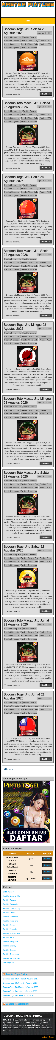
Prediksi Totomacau (29, 48)
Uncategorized (8, 962)
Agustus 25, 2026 (44, 33)
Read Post (45, 94)
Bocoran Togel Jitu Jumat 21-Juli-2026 (18, 995)
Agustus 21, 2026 (44, 624)
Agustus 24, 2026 (44, 181)
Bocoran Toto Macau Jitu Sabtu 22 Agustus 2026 (26, 474)
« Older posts (7, 769)
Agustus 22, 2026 (44, 476)
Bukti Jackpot (8, 892)
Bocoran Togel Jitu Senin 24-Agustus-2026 (20, 983)
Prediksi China (45, 41)
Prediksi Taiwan (9, 950)
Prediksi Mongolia (10, 929)
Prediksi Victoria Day (11, 958)
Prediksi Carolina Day (29, 41)
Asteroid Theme (48, 1037)
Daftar (47, 859)
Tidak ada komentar (12, 94)
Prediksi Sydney (9, 946)
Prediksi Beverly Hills (12, 37)
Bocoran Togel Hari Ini (17, 1004)
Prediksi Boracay (30, 37)
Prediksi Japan (9, 925)
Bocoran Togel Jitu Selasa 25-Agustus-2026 (20, 979)
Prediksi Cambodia (11, 41)
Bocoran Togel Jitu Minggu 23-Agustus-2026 (20, 987)
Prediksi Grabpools (11, 44)
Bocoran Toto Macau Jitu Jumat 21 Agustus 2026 (26, 622)
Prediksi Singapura (11, 48)
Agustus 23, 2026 (44, 329)
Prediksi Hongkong (10, 921)
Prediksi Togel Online (16, 974)
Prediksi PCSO (46, 44)
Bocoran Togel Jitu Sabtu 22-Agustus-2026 (20, 991)
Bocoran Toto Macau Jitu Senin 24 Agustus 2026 (26, 252)
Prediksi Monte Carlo (29, 44)
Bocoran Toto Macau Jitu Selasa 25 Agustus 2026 (27, 105)
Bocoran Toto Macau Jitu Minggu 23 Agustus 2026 (27, 400)
